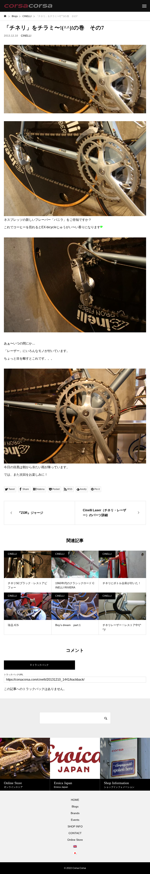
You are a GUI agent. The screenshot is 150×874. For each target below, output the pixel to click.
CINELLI (26, 35)
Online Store (75, 839)
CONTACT (75, 833)
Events (75, 819)
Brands (75, 813)
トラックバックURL (13, 675)
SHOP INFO (75, 826)
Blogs (75, 806)
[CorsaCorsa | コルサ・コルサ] (28, 6)
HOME (75, 799)
